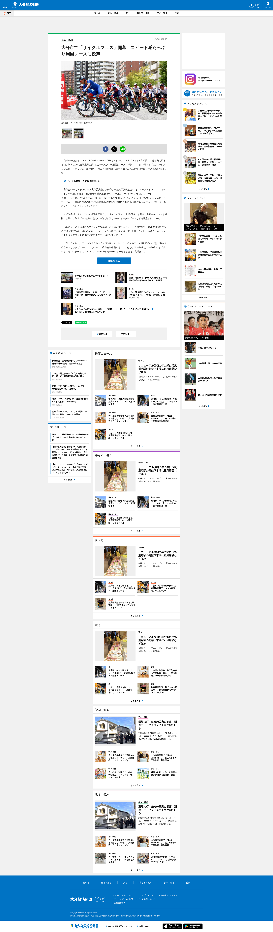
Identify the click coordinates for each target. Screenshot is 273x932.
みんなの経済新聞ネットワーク (84, 926)
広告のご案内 (119, 903)
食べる (97, 13)
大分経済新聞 (26, 5)
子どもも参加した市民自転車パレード (86, 181)
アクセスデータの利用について (127, 899)
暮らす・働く (143, 13)
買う (128, 13)
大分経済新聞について (123, 895)
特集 (177, 13)
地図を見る (114, 260)
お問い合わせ (149, 899)
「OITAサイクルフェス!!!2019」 (135, 308)
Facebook (251, 5)
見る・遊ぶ (113, 13)
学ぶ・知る (162, 13)
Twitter (257, 5)
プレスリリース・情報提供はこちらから (160, 895)
